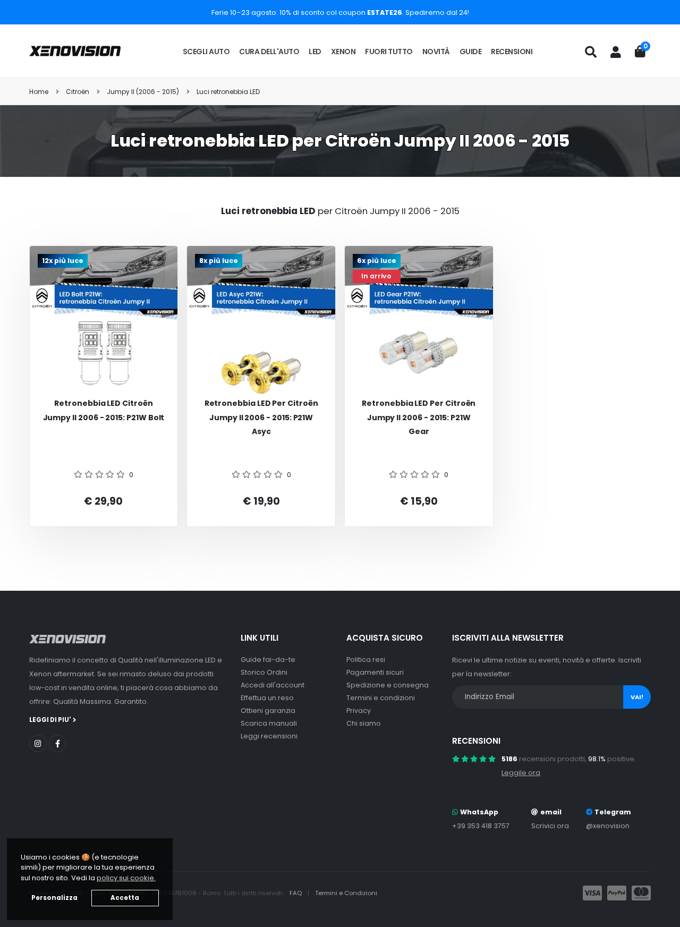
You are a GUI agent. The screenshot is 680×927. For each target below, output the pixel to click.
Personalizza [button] (54, 898)
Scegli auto (206, 51)
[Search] (591, 52)
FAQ (296, 893)
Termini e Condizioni (346, 893)
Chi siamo (363, 723)
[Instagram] (38, 743)
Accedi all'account (272, 685)
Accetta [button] (124, 898)
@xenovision (608, 825)
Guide (471, 51)
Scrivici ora (550, 825)
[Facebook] (57, 743)
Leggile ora (521, 772)
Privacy (358, 710)
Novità (436, 51)
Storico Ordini (264, 672)
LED (315, 51)
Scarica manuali (269, 723)
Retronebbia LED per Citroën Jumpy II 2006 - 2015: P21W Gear (418, 417)
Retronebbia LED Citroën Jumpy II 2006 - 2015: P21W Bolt (104, 410)
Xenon (343, 51)
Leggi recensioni (269, 736)
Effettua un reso (267, 697)
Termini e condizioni (380, 697)
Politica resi (365, 659)
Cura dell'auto (269, 51)
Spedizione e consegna (387, 685)
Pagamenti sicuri (375, 672)
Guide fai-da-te (268, 659)
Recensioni (511, 51)
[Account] (615, 52)
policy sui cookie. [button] (126, 878)
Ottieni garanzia (268, 710)
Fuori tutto (389, 51)
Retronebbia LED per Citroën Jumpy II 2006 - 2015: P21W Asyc (261, 417)
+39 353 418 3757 (480, 825)
